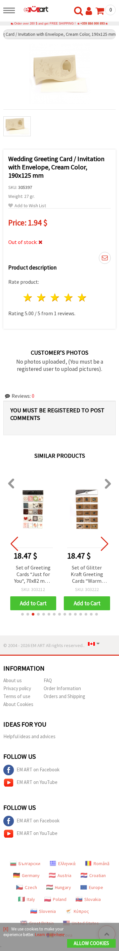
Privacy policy (17, 688)
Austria (64, 875)
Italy (31, 899)
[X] (5, 929)
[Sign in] (90, 11)
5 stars (82, 297)
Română (101, 863)
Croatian (97, 875)
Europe (96, 887)
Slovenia (47, 911)
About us (12, 680)
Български (29, 863)
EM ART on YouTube (37, 782)
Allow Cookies (91, 943)
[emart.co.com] (33, 9)
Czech (31, 887)
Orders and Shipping (64, 696)
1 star (28, 297)
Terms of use (16, 696)
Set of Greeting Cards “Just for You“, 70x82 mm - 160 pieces (33, 574)
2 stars (42, 297)
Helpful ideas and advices (29, 736)
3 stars (55, 297)
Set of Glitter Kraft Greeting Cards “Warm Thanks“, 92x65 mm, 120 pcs (87, 574)
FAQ (48, 680)
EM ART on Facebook (38, 769)
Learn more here (49, 934)
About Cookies (18, 704)
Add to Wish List (30, 205)
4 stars (68, 297)
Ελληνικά (67, 863)
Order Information (62, 688)
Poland (59, 899)
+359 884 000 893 (92, 23)
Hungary (63, 887)
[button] (22, 614)
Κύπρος (81, 911)
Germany (31, 875)
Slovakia (92, 899)
